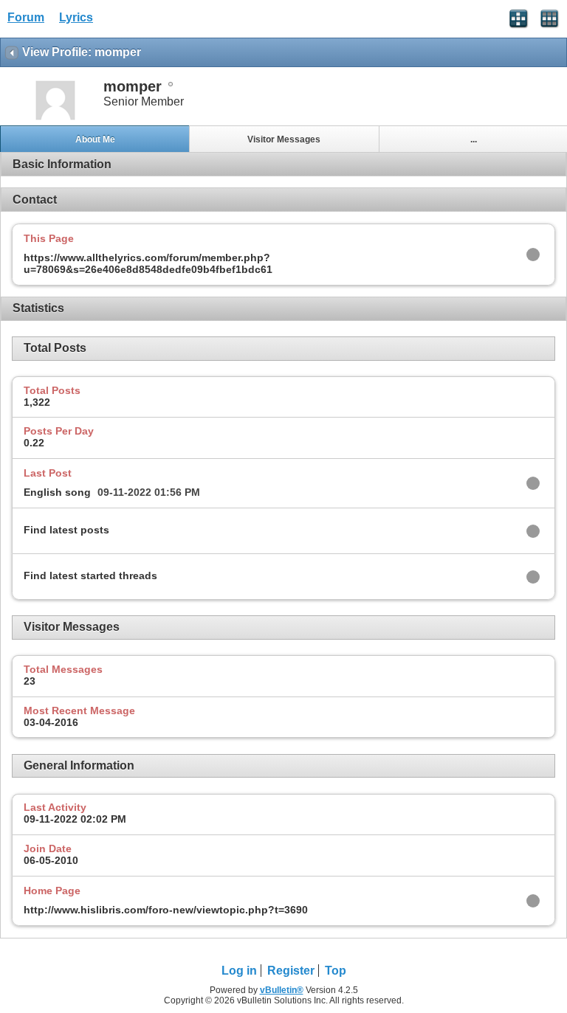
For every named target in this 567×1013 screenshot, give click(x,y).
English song (57, 492)
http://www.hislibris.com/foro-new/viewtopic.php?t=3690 (166, 910)
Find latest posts (66, 530)
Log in (239, 970)
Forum (25, 17)
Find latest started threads (90, 575)
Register (291, 970)
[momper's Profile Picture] (55, 118)
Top (335, 970)
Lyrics (76, 17)
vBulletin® (281, 990)
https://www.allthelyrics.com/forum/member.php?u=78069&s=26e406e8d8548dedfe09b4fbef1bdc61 (148, 263)
